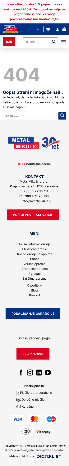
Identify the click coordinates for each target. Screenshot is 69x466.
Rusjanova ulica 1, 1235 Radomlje (34, 186)
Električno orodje (34, 249)
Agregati (34, 274)
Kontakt (34, 295)
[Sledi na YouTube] (48, 373)
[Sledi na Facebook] (21, 373)
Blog (34, 290)
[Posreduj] (54, 42)
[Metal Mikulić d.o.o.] (16, 29)
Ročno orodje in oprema (34, 254)
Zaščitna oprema (34, 278)
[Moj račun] (58, 29)
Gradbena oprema (34, 269)
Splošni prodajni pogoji (34, 338)
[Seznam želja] (48, 29)
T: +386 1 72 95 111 (34, 191)
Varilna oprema (34, 264)
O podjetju (34, 285)
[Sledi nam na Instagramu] (30, 373)
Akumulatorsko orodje (35, 244)
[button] (64, 29)
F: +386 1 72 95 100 (34, 196)
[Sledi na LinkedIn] (39, 373)
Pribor (34, 259)
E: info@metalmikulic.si (34, 201)
